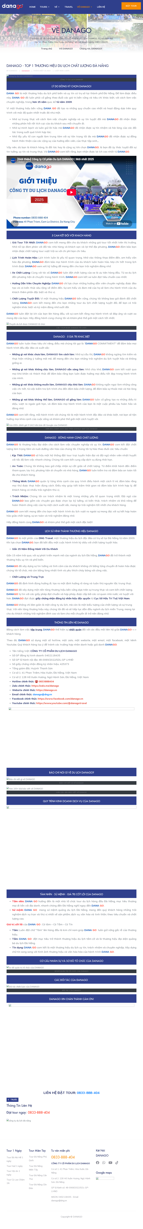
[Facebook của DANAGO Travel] (97, 1163)
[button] (45, 7)
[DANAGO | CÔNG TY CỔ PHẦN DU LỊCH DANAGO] (12, 6)
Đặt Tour (131, 6)
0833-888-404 (88, 1093)
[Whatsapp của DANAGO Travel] (103, 1163)
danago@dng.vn (42, 694)
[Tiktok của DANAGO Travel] (116, 1163)
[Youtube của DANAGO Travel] (110, 1163)
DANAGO (26, 71)
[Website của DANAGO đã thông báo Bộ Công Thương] (105, 1180)
